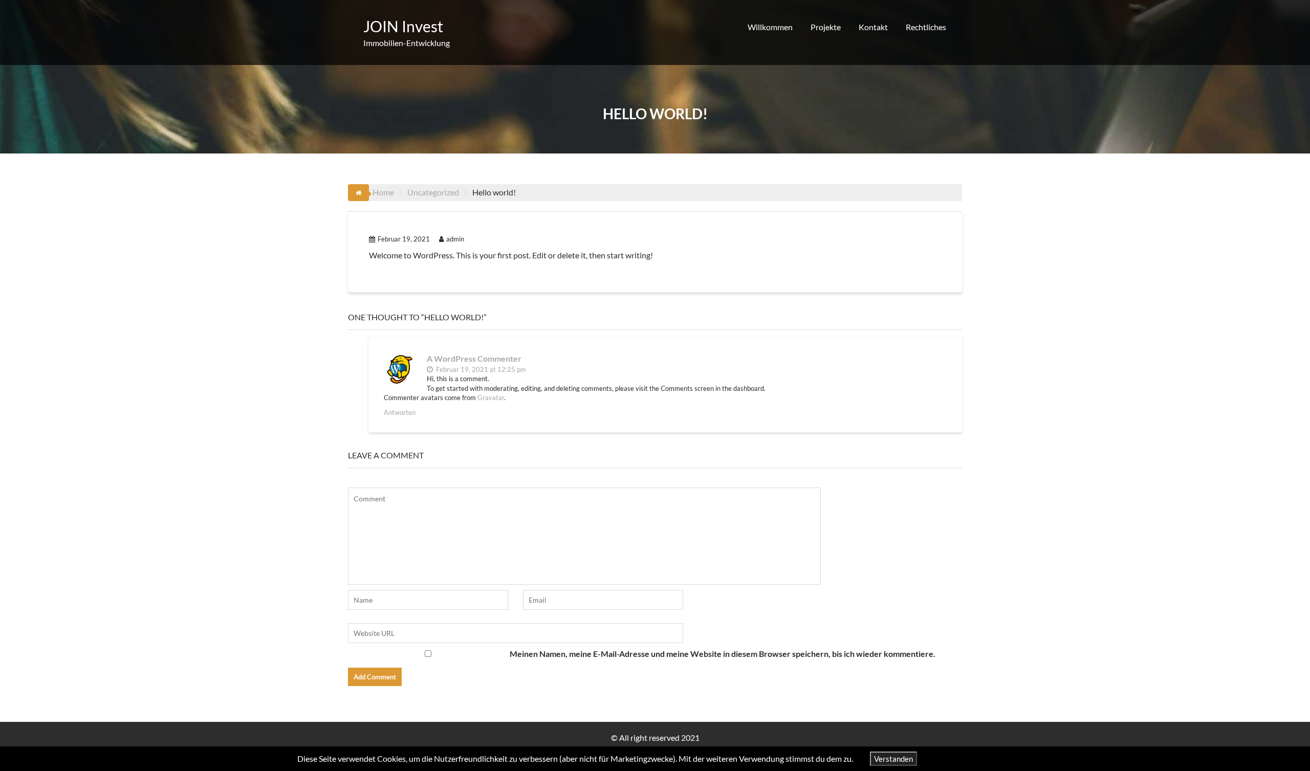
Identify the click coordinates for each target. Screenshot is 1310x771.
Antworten (400, 412)
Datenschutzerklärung (973, 758)
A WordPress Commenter (474, 358)
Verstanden (893, 758)
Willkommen (770, 27)
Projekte (826, 27)
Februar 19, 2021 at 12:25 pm (480, 369)
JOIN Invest (403, 26)
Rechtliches (926, 27)
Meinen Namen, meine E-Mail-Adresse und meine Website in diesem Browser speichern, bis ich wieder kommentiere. (722, 653)
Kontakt (873, 27)
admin (455, 239)
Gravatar (490, 397)
